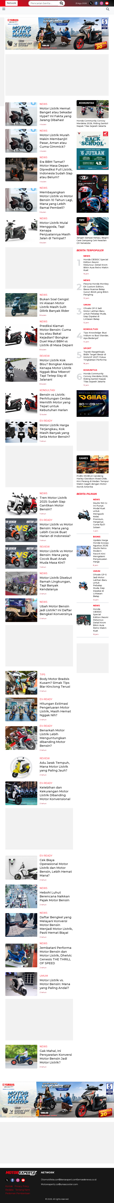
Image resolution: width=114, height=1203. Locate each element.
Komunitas (90, 370)
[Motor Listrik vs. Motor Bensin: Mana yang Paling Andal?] (21, 983)
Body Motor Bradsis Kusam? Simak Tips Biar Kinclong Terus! (55, 682)
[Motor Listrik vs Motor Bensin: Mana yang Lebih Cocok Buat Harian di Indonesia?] (21, 530)
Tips (42, 674)
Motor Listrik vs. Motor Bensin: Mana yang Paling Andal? (55, 984)
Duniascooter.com (68, 1184)
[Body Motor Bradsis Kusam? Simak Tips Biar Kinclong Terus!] (21, 682)
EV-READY (46, 420)
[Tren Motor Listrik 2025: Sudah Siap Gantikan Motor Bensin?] (21, 503)
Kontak (9, 1186)
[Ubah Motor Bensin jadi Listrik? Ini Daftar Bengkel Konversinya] (21, 610)
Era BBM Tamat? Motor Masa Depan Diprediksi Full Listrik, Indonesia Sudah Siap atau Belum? (56, 169)
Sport (87, 348)
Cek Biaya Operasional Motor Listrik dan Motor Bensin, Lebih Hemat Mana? (56, 867)
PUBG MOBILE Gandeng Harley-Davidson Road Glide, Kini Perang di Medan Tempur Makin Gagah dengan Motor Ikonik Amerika (93, 481)
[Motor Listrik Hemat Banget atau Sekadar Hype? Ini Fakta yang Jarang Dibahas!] (21, 114)
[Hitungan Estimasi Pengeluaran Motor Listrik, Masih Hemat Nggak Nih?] (21, 709)
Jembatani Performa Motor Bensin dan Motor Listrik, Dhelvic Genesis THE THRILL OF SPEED (56, 955)
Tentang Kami (22, 1189)
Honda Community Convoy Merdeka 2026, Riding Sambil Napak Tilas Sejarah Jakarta (92, 123)
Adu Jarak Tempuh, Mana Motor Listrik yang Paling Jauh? (55, 766)
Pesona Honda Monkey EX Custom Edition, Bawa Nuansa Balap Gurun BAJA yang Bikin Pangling (96, 289)
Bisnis (96, 536)
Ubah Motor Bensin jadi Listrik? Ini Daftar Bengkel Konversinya (56, 610)
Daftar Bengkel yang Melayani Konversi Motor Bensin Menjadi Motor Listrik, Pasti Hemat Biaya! (56, 924)
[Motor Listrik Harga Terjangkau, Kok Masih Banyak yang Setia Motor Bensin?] (21, 430)
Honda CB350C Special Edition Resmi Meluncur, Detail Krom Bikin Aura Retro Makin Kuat (95, 265)
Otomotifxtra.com (50, 1179)
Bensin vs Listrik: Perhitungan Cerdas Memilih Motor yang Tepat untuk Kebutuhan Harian (55, 402)
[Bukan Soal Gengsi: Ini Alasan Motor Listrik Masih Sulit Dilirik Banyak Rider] (21, 304)
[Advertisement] (57, 75)
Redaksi (9, 1189)
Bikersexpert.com (68, 1179)
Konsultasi (47, 390)
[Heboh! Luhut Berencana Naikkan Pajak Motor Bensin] (21, 896)
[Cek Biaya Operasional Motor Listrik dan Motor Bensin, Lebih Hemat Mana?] (21, 867)
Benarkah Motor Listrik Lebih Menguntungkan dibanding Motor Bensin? (53, 738)
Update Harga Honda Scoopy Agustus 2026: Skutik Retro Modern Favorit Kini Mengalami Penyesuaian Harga (101, 551)
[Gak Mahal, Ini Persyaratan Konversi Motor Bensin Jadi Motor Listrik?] (21, 1056)
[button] (108, 9)
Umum (44, 975)
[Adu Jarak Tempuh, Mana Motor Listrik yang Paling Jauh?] (21, 766)
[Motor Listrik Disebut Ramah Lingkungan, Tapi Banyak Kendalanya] (21, 583)
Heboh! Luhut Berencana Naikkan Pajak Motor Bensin (55, 896)
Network (11, 3)
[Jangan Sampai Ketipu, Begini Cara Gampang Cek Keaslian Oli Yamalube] (93, 226)
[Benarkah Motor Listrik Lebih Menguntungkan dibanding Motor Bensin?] (21, 737)
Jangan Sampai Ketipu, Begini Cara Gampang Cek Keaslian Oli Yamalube (93, 240)
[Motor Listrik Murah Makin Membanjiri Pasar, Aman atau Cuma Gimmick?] (21, 140)
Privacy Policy (22, 1186)
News (43, 104)
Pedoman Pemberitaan (17, 1193)
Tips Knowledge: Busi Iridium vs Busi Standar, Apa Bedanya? (96, 335)
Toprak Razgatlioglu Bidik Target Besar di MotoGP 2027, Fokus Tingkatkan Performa (94, 355)
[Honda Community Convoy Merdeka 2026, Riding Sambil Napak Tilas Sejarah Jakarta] (93, 109)
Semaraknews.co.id (86, 1179)
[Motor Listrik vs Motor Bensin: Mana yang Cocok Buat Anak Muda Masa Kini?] (21, 556)
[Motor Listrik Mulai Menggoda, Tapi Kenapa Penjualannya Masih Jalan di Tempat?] (21, 230)
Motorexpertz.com (50, 1184)
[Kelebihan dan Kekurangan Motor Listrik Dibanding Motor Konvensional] (21, 793)
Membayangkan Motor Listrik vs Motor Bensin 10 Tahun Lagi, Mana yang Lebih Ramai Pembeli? (56, 200)
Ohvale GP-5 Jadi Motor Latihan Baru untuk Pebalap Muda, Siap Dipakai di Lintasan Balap (94, 313)
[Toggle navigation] (3, 9)
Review (45, 355)
